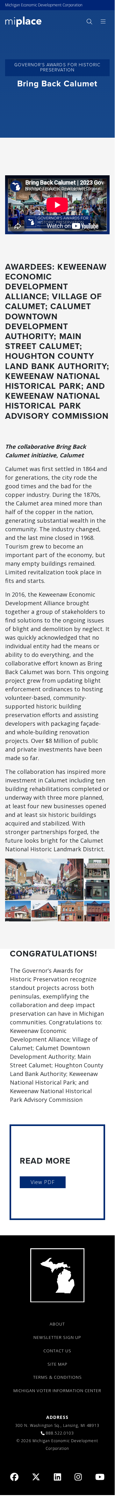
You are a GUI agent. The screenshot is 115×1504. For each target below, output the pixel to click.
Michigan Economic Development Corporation (44, 5)
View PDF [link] (43, 1182)
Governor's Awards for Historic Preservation (57, 67)
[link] (23, 21)
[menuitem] (89, 21)
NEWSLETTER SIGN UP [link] (57, 1337)
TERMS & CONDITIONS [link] (57, 1377)
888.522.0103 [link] (60, 1433)
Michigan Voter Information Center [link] (57, 1390)
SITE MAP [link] (57, 1364)
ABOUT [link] (57, 1324)
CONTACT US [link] (57, 1351)
